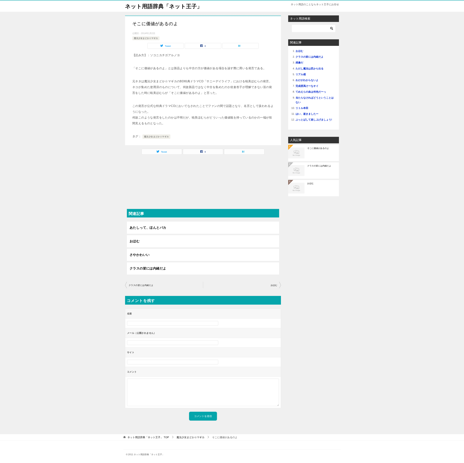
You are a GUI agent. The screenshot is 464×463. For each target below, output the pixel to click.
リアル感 (301, 74)
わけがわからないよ (307, 80)
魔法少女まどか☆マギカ (146, 38)
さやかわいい (140, 255)
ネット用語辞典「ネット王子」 (163, 6)
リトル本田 (302, 108)
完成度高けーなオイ (307, 85)
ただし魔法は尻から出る (310, 68)
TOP (148, 437)
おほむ (135, 241)
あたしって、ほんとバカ (148, 227)
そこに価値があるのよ (318, 148)
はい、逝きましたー (307, 113)
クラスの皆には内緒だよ (148, 268)
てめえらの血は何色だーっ (311, 91)
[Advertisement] (203, 183)
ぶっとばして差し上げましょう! (314, 119)
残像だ (299, 62)
